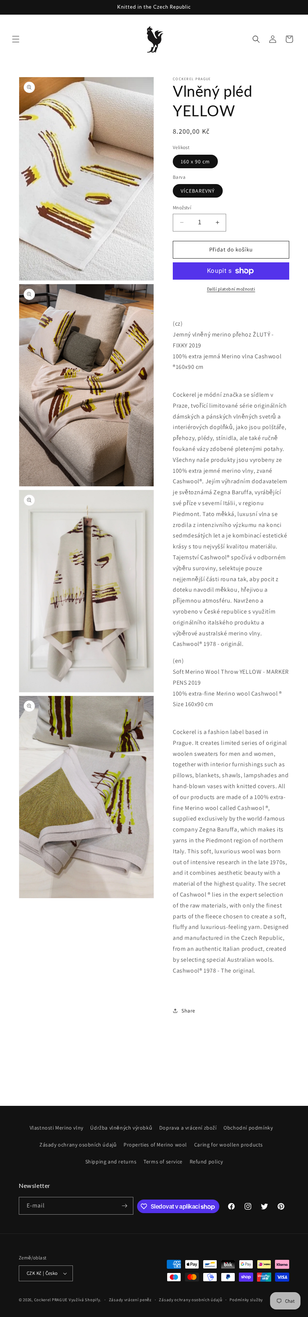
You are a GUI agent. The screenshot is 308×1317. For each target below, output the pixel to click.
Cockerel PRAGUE (51, 1299)
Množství (182, 207)
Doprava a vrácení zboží (188, 1127)
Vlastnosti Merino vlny (56, 1127)
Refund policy (206, 1161)
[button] (16, 39)
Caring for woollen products (228, 1144)
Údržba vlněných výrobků (121, 1127)
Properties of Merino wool (155, 1144)
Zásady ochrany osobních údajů (77, 1144)
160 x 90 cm (195, 161)
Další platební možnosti (231, 289)
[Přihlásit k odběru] (124, 1206)
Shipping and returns (111, 1161)
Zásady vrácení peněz (130, 1299)
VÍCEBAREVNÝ (198, 190)
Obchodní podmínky (248, 1127)
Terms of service (163, 1161)
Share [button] (188, 1010)
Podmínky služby (246, 1299)
